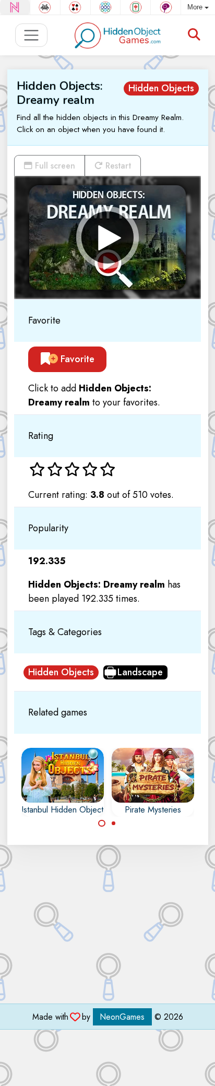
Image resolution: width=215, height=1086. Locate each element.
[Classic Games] (45, 7)
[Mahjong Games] (135, 7)
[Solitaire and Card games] (75, 7)
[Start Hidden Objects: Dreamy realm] (107, 237)
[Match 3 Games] (105, 7)
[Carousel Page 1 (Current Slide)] (101, 823)
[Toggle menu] (31, 35)
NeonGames (122, 1017)
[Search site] (194, 35)
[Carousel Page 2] (113, 823)
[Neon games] (15, 7)
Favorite (76, 359)
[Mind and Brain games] (165, 7)
